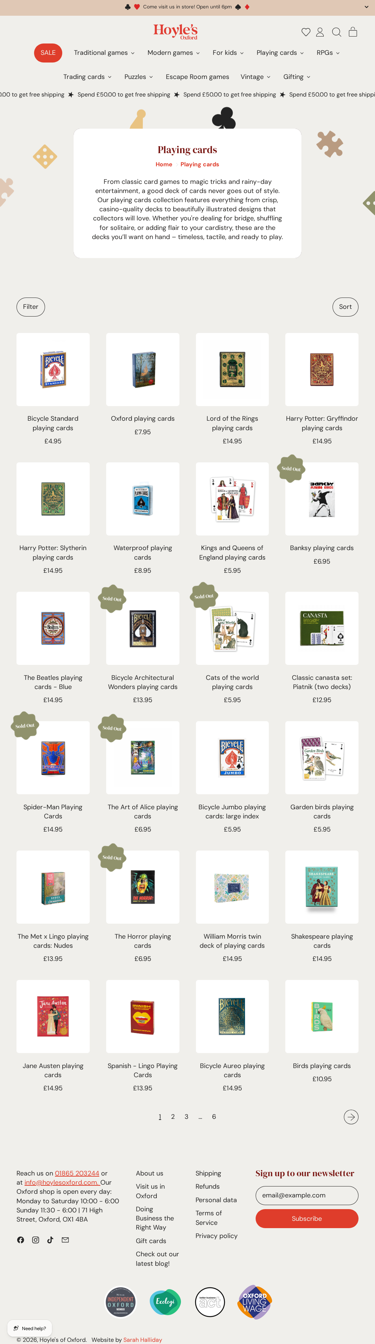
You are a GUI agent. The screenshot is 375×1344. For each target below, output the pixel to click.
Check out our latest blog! (157, 1259)
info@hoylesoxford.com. (62, 1182)
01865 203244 (77, 1173)
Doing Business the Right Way (155, 1218)
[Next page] (351, 1117)
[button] (306, 32)
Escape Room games (197, 76)
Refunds (208, 1186)
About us (149, 1173)
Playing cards (200, 164)
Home (164, 164)
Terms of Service (209, 1218)
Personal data (216, 1200)
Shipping (208, 1173)
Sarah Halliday (142, 1340)
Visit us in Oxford (150, 1191)
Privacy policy (217, 1235)
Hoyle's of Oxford (63, 1340)
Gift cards (151, 1241)
